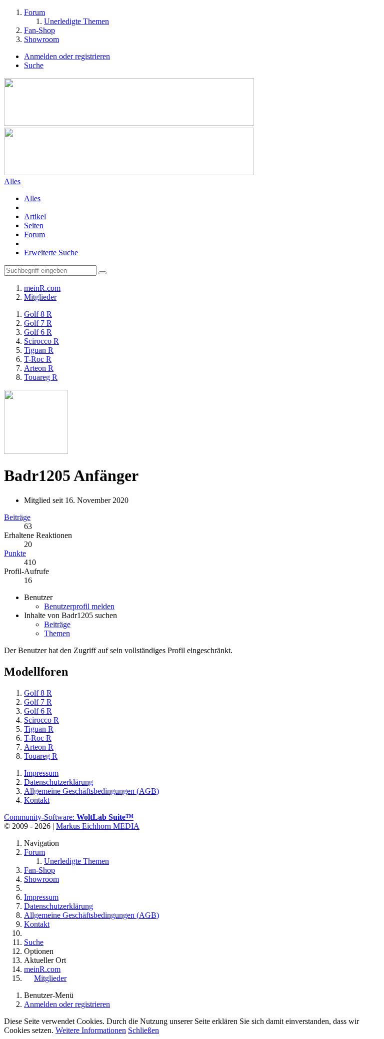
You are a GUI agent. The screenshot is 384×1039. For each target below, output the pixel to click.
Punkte (15, 553)
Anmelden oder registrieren (67, 56)
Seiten (34, 225)
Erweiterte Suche (51, 252)
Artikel (35, 216)
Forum (34, 234)
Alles (32, 198)
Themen (57, 633)
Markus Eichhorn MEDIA (98, 826)
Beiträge (17, 517)
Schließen (143, 1030)
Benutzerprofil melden (79, 606)
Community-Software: (69, 817)
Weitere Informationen (91, 1030)
